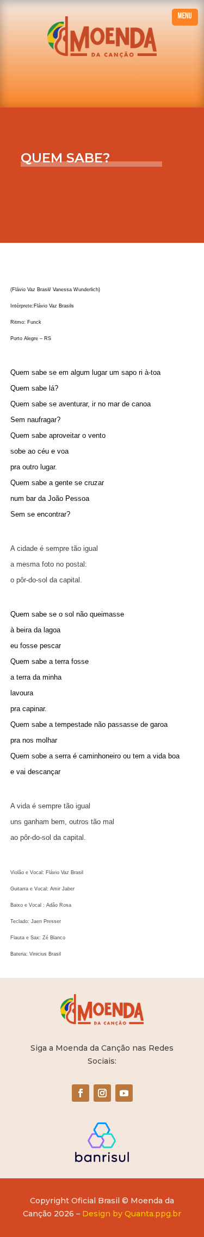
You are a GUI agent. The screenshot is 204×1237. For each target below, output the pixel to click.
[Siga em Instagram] (102, 1093)
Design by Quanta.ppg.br (131, 1214)
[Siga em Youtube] (124, 1093)
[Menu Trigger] (185, 17)
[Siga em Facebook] (80, 1093)
